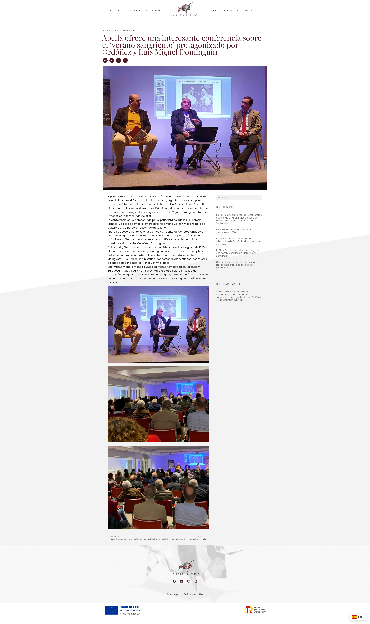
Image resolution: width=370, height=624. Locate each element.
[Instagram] (188, 581)
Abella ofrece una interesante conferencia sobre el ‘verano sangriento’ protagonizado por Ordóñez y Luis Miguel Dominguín (238, 296)
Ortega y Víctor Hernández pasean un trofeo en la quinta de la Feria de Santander (237, 264)
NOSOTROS (116, 10)
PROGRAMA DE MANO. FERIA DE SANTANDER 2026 (233, 231)
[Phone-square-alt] (195, 581)
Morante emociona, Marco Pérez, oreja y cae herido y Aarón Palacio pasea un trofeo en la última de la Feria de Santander (239, 219)
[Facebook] (174, 581)
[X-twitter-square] (181, 581)
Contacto (250, 10)
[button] (105, 60)
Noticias (131, 30)
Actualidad (153, 10)
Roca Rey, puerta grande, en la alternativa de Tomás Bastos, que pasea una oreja (239, 241)
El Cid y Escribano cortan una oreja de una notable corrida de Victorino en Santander (237, 253)
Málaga (123, 30)
